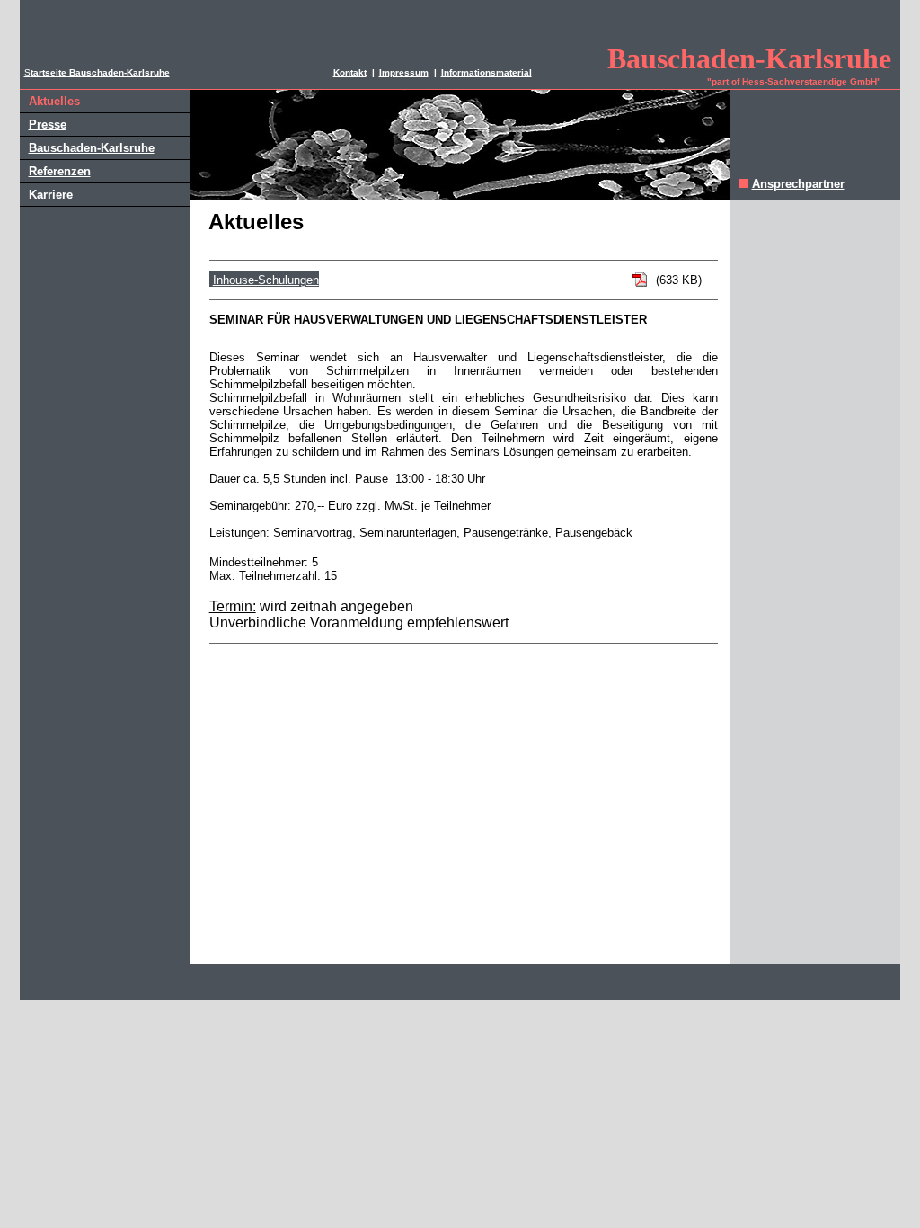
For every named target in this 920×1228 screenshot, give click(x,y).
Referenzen (60, 171)
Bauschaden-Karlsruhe (92, 148)
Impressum (404, 72)
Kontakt (350, 72)
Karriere (51, 194)
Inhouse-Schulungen (266, 280)
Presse (47, 124)
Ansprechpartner (798, 184)
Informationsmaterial (486, 72)
